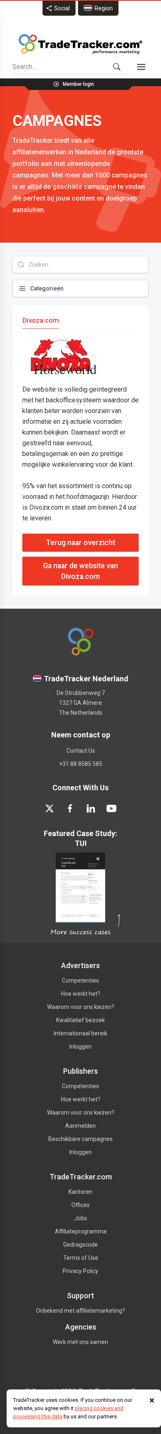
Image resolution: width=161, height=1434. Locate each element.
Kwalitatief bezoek (80, 1020)
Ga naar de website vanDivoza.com (80, 571)
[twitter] (49, 808)
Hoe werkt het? (80, 993)
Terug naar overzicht (80, 543)
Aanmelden (80, 1125)
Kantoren (80, 1191)
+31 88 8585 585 (80, 764)
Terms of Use (80, 1257)
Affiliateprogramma (81, 1231)
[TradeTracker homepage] (80, 44)
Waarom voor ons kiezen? (80, 1007)
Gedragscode (80, 1244)
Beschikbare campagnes (80, 1139)
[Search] (117, 66)
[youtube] (111, 808)
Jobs (80, 1218)
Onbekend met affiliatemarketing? (80, 1310)
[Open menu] (141, 66)
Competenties (80, 980)
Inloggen (80, 1046)
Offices (80, 1205)
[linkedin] (91, 808)
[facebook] (70, 808)
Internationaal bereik (80, 1033)
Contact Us (80, 750)
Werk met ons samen (80, 1342)
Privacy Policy (80, 1271)
